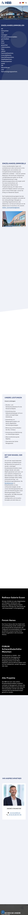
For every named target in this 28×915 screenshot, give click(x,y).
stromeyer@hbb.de (14, 813)
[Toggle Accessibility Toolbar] (3, 912)
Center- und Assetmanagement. (11, 207)
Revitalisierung (9, 483)
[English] (20, 3)
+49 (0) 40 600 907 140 (14, 814)
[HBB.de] (6, 3)
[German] (23, 3)
